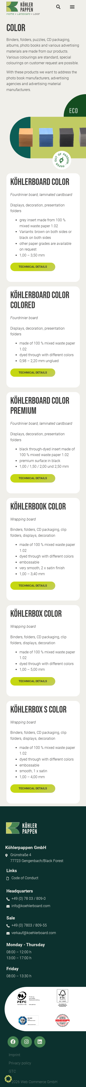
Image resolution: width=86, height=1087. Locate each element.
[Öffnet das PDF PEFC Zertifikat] (28, 998)
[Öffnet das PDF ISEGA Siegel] (62, 1020)
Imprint (14, 1055)
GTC (12, 1071)
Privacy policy (20, 1063)
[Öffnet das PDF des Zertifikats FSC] (63, 998)
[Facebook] (13, 1041)
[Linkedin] (39, 1041)
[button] (58, 6)
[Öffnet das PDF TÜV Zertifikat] (28, 1020)
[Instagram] (26, 1041)
